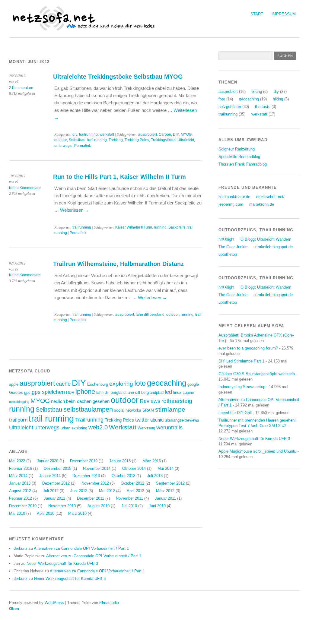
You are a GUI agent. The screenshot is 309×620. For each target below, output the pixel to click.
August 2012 (20, 491)
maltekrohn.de (261, 204)
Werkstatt (122, 427)
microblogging (19, 401)
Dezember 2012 (56, 483)
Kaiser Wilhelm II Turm (133, 227)
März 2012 (165, 491)
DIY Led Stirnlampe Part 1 (241, 361)
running (160, 227)
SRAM (148, 410)
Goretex (16, 392)
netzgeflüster (229, 106)
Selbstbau (77, 140)
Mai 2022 (17, 461)
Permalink (82, 146)
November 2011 (129, 498)
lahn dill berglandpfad (145, 392)
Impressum (284, 14)
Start (256, 14)
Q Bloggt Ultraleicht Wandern (266, 239)
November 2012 (95, 483)
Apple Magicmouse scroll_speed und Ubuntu (257, 451)
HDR (70, 392)
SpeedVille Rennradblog (239, 156)
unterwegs (63, 146)
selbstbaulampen (88, 409)
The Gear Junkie (232, 247)
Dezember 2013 (86, 475)
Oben (14, 608)
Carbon (165, 134)
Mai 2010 (17, 513)
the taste (262, 106)
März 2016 (151, 461)
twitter (142, 420)
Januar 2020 (47, 461)
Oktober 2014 (134, 468)
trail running (97, 140)
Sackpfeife (177, 227)
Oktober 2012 (132, 483)
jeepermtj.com (230, 204)
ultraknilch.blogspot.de (273, 247)
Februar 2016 (20, 468)
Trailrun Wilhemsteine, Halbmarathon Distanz (118, 264)
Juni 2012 (78, 491)
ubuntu (157, 419)
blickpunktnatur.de (234, 197)
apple (13, 384)
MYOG (186, 134)
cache (63, 384)
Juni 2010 (157, 506)
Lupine (188, 392)
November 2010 (62, 506)
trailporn (18, 420)
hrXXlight (226, 239)
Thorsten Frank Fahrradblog (242, 164)
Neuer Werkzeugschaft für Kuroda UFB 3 (62, 563)
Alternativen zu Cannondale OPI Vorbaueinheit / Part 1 (81, 548)
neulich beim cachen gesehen (80, 401)
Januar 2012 (54, 498)
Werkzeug (146, 428)
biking (257, 91)
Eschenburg (97, 384)
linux (177, 392)
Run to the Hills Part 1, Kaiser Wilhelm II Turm (119, 176)
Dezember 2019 (83, 461)
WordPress (54, 602)
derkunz (20, 548)
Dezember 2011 (90, 498)
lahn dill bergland (150, 314)
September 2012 (170, 483)
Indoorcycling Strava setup (241, 386)
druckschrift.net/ (270, 197)
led (168, 392)
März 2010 (77, 513)
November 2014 (96, 468)
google (193, 384)
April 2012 (135, 491)
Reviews (150, 401)
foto (140, 383)
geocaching (166, 383)
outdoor (60, 140)
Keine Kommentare (25, 188)
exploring (121, 384)
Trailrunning (89, 420)
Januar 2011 (165, 498)
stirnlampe (170, 409)
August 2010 (99, 506)
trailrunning (88, 134)
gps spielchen (48, 392)
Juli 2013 (155, 475)
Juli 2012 (51, 491)
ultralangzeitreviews (182, 420)
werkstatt (107, 134)
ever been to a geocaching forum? (248, 348)
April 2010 (45, 513)
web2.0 (98, 427)
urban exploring (74, 428)
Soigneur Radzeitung (236, 149)
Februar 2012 (20, 498)
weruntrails (169, 428)
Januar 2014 (50, 475)
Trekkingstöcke (163, 140)
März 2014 (18, 475)
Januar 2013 (19, 483)
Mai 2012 (107, 491)
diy (74, 134)
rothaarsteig (176, 401)
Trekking (116, 140)
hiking (278, 99)
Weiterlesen (74, 210)
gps (27, 392)
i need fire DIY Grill (235, 412)
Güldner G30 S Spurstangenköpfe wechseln (256, 374)
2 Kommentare (21, 88)
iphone (85, 391)
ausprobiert (147, 134)
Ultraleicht (185, 140)
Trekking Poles (137, 140)
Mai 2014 (166, 468)
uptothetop (227, 254)
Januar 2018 (120, 461)
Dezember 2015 (57, 468)
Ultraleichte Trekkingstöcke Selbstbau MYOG (118, 76)
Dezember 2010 (23, 506)
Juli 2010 (129, 506)
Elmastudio (109, 602)
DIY (176, 134)
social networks (127, 410)
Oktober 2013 (123, 475)
